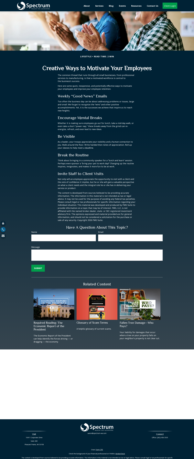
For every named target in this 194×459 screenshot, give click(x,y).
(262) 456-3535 (162, 437)
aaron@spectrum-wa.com (97, 433)
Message (35, 247)
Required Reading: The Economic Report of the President (49, 326)
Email (100, 232)
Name (34, 232)
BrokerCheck (120, 454)
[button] (87, 5)
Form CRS (99, 450)
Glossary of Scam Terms (92, 322)
